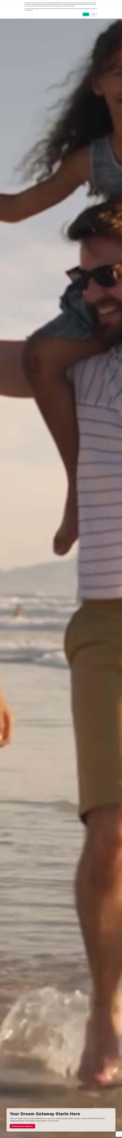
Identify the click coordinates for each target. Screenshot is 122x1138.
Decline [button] (93, 14)
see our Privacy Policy (69, 6)
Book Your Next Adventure (22, 1126)
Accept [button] (86, 14)
